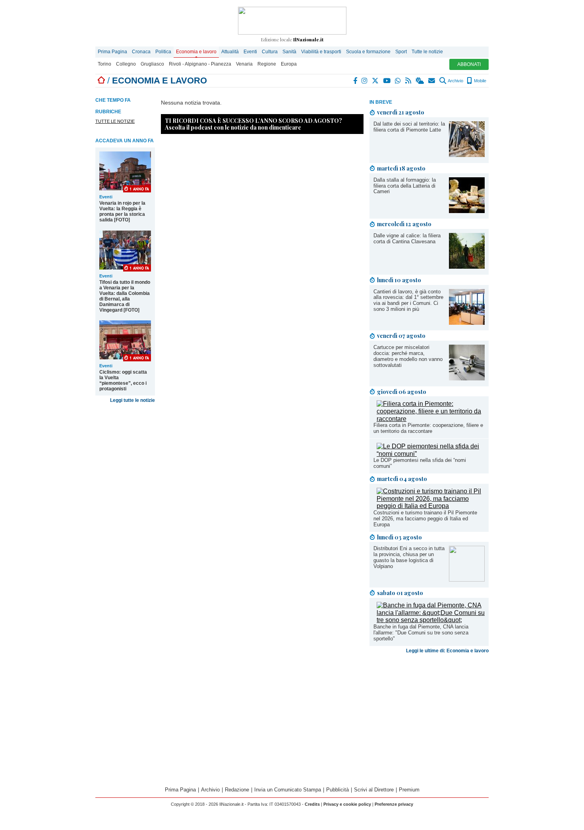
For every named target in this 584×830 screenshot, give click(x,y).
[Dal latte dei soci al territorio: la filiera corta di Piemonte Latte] (467, 154)
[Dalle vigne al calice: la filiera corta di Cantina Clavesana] (467, 266)
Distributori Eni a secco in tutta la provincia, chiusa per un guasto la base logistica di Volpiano (409, 557)
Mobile (479, 80)
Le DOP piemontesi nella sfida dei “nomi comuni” (419, 463)
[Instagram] (365, 80)
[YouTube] (387, 80)
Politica (163, 51)
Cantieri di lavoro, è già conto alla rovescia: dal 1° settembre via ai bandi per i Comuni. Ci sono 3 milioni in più (408, 300)
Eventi (250, 51)
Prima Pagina (112, 51)
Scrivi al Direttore (374, 790)
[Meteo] (420, 80)
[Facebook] (355, 80)
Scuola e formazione (368, 51)
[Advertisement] (429, 719)
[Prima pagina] (101, 80)
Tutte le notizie (427, 51)
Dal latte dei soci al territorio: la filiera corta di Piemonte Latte (409, 127)
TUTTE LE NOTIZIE (115, 121)
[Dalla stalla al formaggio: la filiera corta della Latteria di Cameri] (467, 211)
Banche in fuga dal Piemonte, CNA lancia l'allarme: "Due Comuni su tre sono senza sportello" (420, 633)
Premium (409, 790)
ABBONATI (469, 64)
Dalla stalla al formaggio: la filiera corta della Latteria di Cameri (404, 186)
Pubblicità (337, 790)
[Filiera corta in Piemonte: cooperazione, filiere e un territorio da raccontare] (431, 418)
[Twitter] (375, 80)
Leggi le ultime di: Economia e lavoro (447, 651)
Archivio (455, 80)
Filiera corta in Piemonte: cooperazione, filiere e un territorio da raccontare (428, 428)
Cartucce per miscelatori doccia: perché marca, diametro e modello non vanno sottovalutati (408, 356)
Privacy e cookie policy (347, 804)
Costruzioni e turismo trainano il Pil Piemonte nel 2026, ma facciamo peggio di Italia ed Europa (425, 518)
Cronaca (141, 51)
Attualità (230, 51)
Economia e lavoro (196, 51)
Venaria (244, 64)
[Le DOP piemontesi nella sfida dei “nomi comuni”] (431, 453)
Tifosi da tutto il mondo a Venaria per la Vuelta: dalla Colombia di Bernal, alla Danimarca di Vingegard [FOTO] (124, 296)
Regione (266, 64)
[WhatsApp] (398, 80)
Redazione (237, 790)
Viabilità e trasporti (321, 51)
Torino (104, 64)
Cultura (270, 51)
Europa (289, 64)
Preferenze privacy (394, 804)
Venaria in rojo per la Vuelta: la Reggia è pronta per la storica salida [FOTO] (122, 211)
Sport (401, 51)
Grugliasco (152, 64)
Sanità (289, 51)
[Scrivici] (432, 80)
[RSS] (408, 80)
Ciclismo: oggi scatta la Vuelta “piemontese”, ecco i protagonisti (123, 380)
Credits (312, 804)
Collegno (126, 64)
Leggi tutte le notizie (132, 400)
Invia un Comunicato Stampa (287, 790)
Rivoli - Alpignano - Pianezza (200, 64)
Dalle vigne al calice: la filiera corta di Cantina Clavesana (407, 238)
